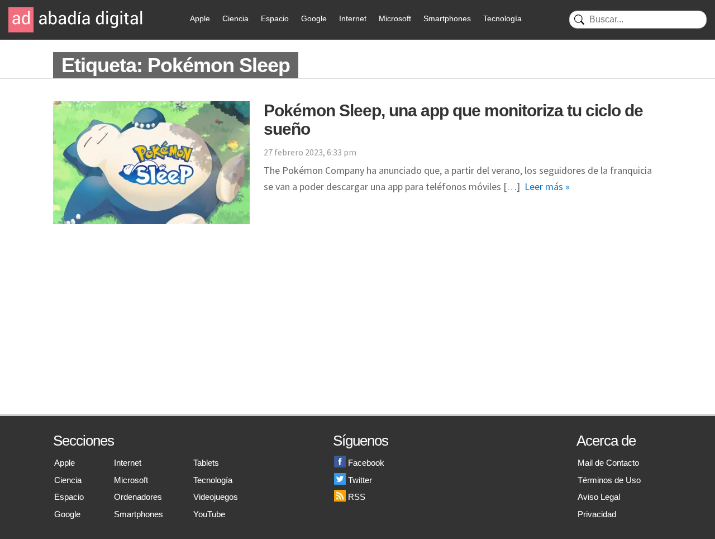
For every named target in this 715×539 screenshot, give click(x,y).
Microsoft (395, 18)
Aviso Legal (599, 497)
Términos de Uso (609, 480)
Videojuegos (215, 497)
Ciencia (235, 18)
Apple (200, 18)
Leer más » (547, 186)
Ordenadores (138, 497)
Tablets (206, 462)
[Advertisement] (357, 330)
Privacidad (597, 514)
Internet (352, 18)
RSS (356, 497)
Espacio (275, 18)
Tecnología (502, 18)
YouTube (209, 514)
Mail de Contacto (608, 462)
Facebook (366, 462)
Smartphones (447, 18)
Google (314, 18)
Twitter (360, 480)
